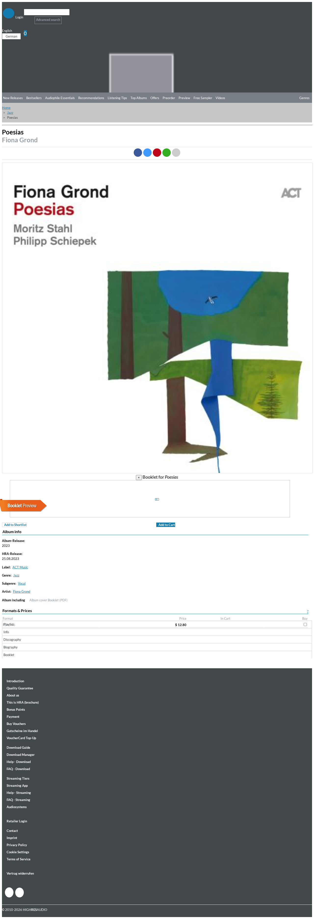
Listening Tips (117, 98)
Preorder (169, 98)
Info (6, 632)
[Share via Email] (176, 152)
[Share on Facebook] (138, 152)
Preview (184, 98)
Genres (304, 98)
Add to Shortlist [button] (15, 525)
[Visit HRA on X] (19, 892)
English (7, 31)
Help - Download (19, 762)
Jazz (10, 113)
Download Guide (18, 747)
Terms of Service (18, 859)
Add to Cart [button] (166, 525)
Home (6, 108)
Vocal (22, 583)
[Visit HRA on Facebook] (9, 892)
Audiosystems (17, 807)
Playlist (8, 624)
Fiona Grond (20, 140)
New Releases (13, 98)
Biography (10, 647)
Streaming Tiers (18, 778)
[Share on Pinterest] (157, 152)
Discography (12, 640)
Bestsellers (34, 98)
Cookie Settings (18, 852)
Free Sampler (203, 98)
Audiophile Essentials (60, 98)
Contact (12, 831)
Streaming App (17, 786)
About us (13, 695)
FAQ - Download (18, 769)
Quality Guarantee (20, 688)
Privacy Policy (17, 845)
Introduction (15, 681)
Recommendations (91, 98)
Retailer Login (17, 821)
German (11, 36)
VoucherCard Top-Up (21, 738)
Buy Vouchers (16, 724)
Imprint (12, 838)
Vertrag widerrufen (20, 873)
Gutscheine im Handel (22, 731)
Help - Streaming (19, 793)
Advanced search (48, 20)
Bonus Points (16, 709)
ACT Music (20, 567)
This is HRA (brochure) (23, 702)
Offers (154, 98)
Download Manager (21, 755)
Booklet (8, 655)
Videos (220, 98)
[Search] (27, 18)
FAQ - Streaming (18, 800)
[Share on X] (147, 152)
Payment (13, 717)
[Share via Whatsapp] (166, 152)
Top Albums (139, 98)
